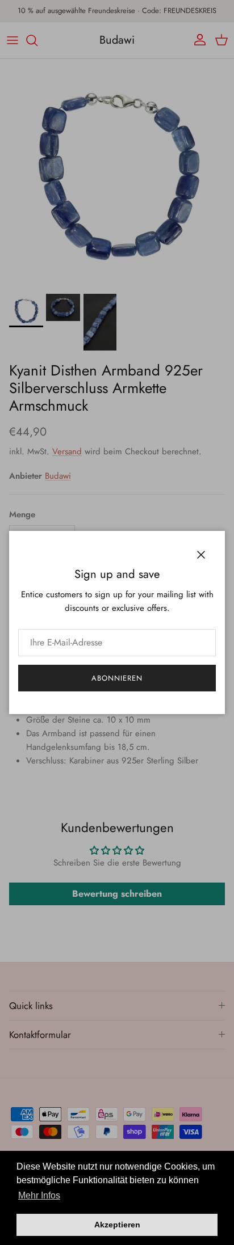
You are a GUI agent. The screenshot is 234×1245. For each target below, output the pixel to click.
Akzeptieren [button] (117, 1224)
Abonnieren (117, 678)
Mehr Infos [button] (39, 1195)
